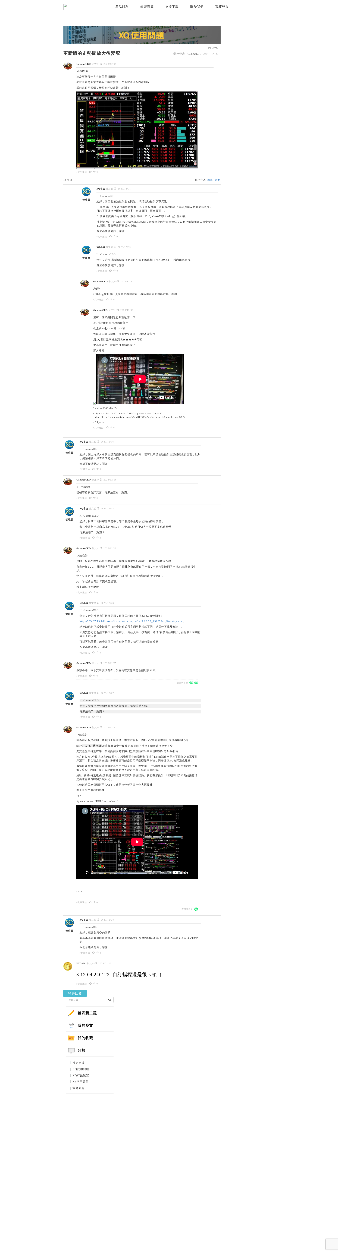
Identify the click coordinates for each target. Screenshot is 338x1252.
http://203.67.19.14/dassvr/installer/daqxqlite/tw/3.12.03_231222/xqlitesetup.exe (131, 621)
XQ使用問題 (81, 1069)
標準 (210, 180)
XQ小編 (100, 188)
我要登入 (222, 6)
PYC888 (81, 963)
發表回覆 (75, 993)
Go (109, 999)
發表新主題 (87, 1013)
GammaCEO (83, 64)
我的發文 (85, 1025)
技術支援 (78, 1062)
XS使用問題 (81, 1081)
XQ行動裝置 (81, 1075)
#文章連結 (81, 172)
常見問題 (78, 1088)
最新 (217, 180)
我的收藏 (85, 1038)
